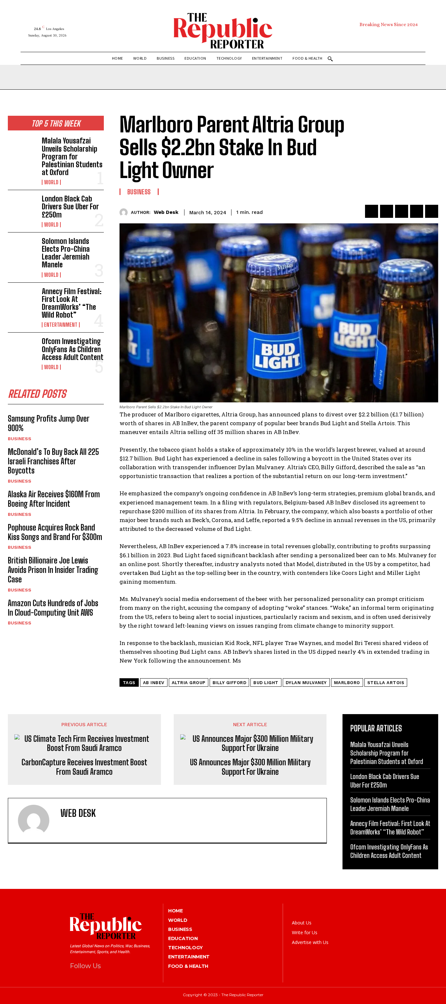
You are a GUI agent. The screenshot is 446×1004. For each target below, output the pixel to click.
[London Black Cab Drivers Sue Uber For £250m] (22, 208)
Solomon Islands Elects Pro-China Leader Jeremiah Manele (66, 253)
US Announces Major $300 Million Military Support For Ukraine (250, 767)
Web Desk (166, 212)
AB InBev (154, 682)
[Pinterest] (387, 35)
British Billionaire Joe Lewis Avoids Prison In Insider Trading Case (53, 570)
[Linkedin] (416, 211)
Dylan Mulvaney (306, 682)
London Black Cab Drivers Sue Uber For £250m (70, 206)
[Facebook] (362, 35)
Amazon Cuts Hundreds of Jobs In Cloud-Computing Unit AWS (53, 607)
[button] (330, 59)
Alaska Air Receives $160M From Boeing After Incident (54, 498)
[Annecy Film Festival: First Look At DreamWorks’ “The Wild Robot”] (22, 300)
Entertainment (60, 324)
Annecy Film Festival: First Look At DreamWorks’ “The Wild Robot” (72, 303)
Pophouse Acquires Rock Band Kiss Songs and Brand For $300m (55, 532)
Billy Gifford (230, 682)
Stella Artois (386, 682)
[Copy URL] (431, 211)
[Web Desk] (125, 212)
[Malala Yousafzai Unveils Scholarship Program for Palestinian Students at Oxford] (22, 150)
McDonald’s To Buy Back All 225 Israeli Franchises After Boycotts (53, 461)
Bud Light (266, 682)
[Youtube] (413, 35)
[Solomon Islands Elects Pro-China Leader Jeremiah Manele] (22, 250)
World (51, 182)
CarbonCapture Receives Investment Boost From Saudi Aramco (84, 767)
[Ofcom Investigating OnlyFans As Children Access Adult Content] (22, 350)
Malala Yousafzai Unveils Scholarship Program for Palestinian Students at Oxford (72, 156)
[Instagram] (375, 35)
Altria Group (188, 682)
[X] (400, 35)
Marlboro (347, 682)
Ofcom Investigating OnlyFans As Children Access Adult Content (73, 349)
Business (19, 438)
